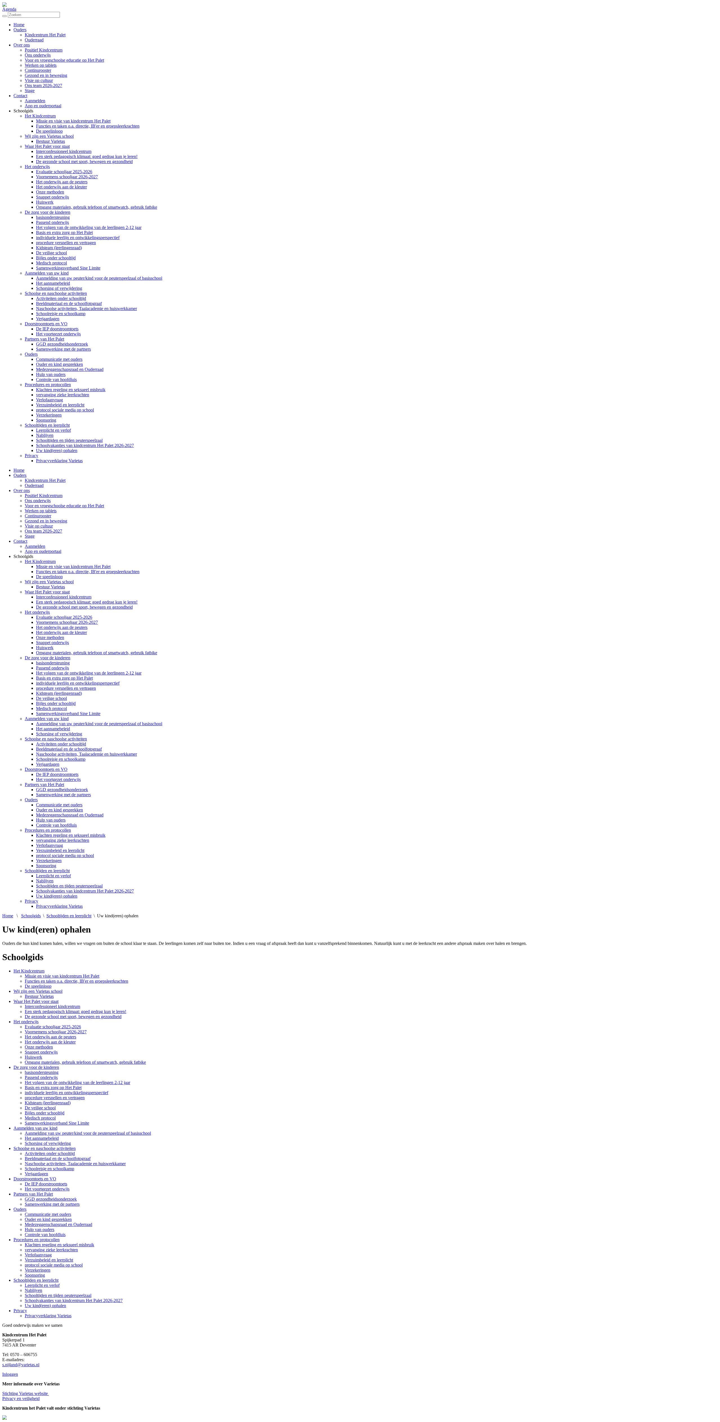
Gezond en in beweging (46, 75)
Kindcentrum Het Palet (45, 34)
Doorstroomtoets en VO (46, 323)
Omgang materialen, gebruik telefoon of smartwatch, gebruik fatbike (96, 207)
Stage (30, 90)
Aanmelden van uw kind (47, 273)
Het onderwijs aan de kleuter (61, 186)
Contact (20, 95)
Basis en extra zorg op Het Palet (64, 232)
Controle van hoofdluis (56, 379)
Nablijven (44, 435)
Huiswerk (44, 202)
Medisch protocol (51, 263)
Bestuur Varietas (50, 141)
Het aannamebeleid (53, 283)
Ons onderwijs (38, 55)
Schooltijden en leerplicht (47, 425)
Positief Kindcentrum (43, 50)
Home (19, 24)
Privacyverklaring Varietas (59, 460)
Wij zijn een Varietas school (49, 136)
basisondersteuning (53, 217)
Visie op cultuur (39, 80)
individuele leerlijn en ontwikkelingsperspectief (78, 237)
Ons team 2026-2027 (43, 85)
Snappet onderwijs (52, 197)
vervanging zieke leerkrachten (62, 394)
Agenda (9, 9)
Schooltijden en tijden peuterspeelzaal (69, 440)
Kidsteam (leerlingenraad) (59, 247)
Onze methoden (50, 192)
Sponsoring (46, 420)
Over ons (22, 45)
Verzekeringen (49, 415)
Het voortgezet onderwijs (58, 333)
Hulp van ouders (51, 374)
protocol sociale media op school (65, 410)
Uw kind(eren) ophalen (56, 450)
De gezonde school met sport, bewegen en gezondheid (84, 161)
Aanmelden (35, 100)
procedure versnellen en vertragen (66, 242)
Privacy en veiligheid (21, 1398)
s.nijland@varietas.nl (20, 1364)
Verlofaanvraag (49, 399)
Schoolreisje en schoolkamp (61, 313)
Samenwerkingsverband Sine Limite (68, 268)
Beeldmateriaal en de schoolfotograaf (69, 303)
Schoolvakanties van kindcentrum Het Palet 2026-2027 (85, 445)
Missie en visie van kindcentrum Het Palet (73, 121)
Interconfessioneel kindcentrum (63, 151)
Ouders (20, 29)
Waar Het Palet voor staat (47, 146)
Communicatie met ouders (59, 359)
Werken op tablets (41, 65)
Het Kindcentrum (40, 116)
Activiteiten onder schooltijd (61, 298)
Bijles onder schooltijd (56, 257)
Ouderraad (34, 39)
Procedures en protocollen (48, 384)
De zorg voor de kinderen (47, 212)
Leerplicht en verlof (53, 430)
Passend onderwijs (52, 222)
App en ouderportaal (43, 105)
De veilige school (51, 252)
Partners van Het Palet (44, 339)
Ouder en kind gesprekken (59, 364)
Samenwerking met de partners (63, 349)
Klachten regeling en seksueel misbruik (70, 389)
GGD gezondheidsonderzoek (62, 344)
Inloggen (10, 1374)
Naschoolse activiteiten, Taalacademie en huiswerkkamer (86, 308)
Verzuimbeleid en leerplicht (60, 404)
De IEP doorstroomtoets (57, 328)
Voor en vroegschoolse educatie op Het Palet (64, 60)
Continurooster (38, 70)
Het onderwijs (37, 166)
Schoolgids (31, 915)
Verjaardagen (47, 318)
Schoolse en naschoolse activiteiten (56, 293)
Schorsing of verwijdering (59, 288)
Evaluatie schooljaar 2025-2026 (64, 171)
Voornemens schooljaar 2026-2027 (67, 176)
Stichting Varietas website (25, 1393)
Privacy (31, 455)
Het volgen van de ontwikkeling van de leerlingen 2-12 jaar (88, 227)
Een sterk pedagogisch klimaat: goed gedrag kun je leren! (87, 156)
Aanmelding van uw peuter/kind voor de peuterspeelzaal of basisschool (99, 278)
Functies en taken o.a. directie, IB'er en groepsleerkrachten (88, 126)
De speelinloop (49, 131)
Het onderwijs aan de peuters (61, 181)
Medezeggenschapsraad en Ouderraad (70, 369)
